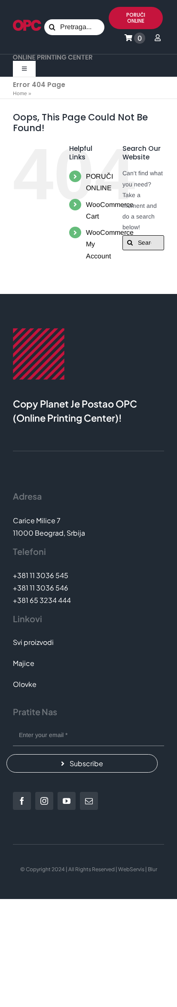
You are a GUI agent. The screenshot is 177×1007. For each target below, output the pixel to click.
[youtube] (67, 801)
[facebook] (22, 801)
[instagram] (44, 801)
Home (20, 93)
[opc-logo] (27, 22)
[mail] (89, 801)
